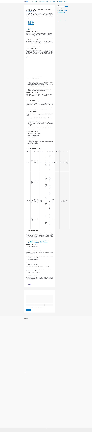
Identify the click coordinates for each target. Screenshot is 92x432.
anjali (28, 283)
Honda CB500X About (30, 20)
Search (58, 5)
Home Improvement (41, 1)
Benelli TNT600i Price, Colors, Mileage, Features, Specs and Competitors (37, 241)
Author (29, 29)
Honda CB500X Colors (30, 23)
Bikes (54, 1)
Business (36, 1)
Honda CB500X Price (30, 21)
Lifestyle (50, 1)
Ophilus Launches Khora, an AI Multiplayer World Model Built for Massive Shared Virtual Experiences (62, 16)
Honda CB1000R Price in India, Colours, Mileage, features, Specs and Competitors (38, 240)
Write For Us (60, 1)
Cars (57, 1)
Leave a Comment (28, 11)
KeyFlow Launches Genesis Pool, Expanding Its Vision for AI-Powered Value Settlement (62, 13)
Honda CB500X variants (31, 22)
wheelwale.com (52, 428)
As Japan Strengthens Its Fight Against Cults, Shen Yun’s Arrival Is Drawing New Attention (62, 21)
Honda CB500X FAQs (30, 28)
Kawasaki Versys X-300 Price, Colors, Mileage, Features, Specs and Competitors (38, 242)
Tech (32, 1)
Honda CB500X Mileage (31, 24)
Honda (32, 11)
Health (47, 1)
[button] (33, 1)
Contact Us (65, 1)
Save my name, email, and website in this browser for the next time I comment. (37, 307)
